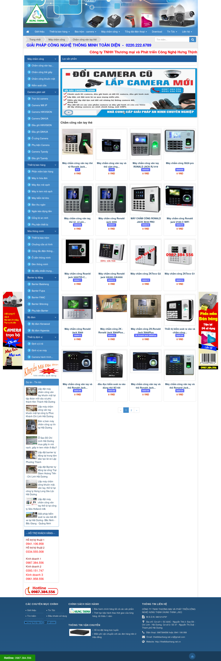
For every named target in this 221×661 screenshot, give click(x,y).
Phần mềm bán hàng (42, 171)
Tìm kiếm (31, 615)
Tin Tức (51, 610)
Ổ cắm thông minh (41, 257)
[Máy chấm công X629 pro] (179, 141)
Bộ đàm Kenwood (41, 323)
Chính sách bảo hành (83, 604)
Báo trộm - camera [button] (85, 31)
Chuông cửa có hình (42, 244)
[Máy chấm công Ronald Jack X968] (77, 307)
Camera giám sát (36, 92)
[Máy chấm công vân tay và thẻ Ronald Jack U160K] (77, 361)
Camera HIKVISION (42, 111)
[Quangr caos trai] (12, 330)
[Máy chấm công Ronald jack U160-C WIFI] (179, 195)
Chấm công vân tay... (42, 65)
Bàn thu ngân (38, 204)
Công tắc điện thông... (43, 251)
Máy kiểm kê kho (40, 198)
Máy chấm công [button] (109, 31)
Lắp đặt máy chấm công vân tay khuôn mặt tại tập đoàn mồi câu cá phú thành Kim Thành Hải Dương (41, 395)
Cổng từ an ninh (40, 217)
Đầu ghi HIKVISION (42, 125)
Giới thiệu (31, 610)
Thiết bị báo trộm (40, 237)
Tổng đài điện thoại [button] (135, 31)
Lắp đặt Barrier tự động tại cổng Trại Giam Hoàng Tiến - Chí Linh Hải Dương (41, 471)
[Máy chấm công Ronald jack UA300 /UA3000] (111, 251)
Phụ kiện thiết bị (40, 224)
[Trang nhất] (28, 31)
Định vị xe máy (39, 350)
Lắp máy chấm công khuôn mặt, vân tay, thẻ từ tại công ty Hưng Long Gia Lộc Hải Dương (41, 488)
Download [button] (157, 31)
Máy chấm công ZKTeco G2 (146, 273)
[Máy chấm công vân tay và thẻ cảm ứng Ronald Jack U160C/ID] (111, 144)
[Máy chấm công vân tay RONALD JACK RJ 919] (145, 144)
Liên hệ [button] (186, 31)
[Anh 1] (129, 92)
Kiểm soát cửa (39, 85)
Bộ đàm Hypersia (40, 330)
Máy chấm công (36, 58)
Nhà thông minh (36, 231)
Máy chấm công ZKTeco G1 (180, 273)
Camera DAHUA (40, 118)
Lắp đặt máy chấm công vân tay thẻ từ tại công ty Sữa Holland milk (41, 503)
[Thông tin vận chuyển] (80, 632)
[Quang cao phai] (208, 330)
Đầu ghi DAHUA (40, 131)
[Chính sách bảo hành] (80, 610)
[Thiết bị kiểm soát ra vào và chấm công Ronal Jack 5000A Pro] (179, 310)
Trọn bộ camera (40, 98)
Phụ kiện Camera (41, 145)
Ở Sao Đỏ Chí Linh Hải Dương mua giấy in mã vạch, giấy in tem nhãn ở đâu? (41, 442)
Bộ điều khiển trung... (43, 270)
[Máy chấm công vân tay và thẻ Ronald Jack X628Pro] (145, 361)
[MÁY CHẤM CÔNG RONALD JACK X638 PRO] (145, 199)
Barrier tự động (35, 277)
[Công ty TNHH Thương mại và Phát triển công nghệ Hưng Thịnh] (37, 13)
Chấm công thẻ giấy (42, 72)
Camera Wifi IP (39, 105)
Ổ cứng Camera (40, 138)
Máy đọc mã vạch (41, 184)
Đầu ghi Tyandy (40, 158)
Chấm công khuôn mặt (43, 78)
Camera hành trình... (42, 357)
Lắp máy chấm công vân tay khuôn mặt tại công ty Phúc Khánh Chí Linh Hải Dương (40, 411)
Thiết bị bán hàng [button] (59, 31)
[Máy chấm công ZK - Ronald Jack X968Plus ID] (111, 303)
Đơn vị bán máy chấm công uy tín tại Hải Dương (47, 424)
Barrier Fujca (38, 290)
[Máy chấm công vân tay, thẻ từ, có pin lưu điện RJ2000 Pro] (77, 199)
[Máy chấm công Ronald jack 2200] (111, 199)
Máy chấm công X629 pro (180, 163)
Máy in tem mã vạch (42, 191)
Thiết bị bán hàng (36, 164)
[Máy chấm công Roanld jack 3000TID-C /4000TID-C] (77, 251)
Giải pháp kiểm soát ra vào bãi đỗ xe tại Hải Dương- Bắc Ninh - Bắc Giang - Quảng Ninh (41, 518)
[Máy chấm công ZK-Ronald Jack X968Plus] (145, 306)
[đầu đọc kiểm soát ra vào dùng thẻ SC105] (111, 365)
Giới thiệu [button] (39, 31)
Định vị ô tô (37, 343)
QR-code (51, 622)
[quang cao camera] (41, 369)
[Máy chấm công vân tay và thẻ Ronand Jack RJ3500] (179, 365)
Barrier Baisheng (40, 284)
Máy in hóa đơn (40, 178)
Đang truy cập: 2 (34, 622)
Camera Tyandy (40, 151)
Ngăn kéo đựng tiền (42, 211)
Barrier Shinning (40, 304)
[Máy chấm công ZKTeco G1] (179, 254)
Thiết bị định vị (35, 337)
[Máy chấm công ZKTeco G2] (145, 254)
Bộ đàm (31, 317)
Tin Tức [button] (171, 31)
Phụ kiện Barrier (40, 310)
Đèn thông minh (40, 264)
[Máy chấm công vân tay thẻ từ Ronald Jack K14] (77, 142)
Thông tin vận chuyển (84, 625)
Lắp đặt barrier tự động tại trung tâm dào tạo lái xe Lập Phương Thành (41, 457)
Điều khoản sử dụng (56, 615)
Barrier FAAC (38, 297)
